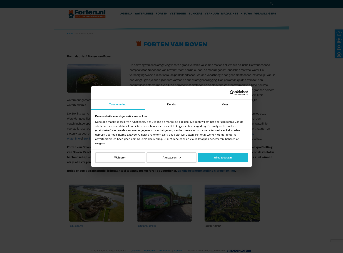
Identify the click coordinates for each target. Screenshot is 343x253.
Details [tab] (171, 104)
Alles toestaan (223, 157)
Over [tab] (225, 104)
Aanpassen (170, 157)
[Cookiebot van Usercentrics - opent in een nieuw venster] (232, 93)
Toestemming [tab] (117, 104)
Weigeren (120, 157)
